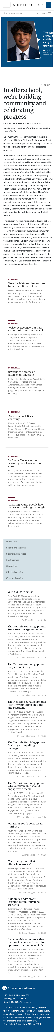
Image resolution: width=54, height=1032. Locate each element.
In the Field (15, 13)
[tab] (27, 542)
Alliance (42, 13)
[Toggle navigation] (7, 5)
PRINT (47, 85)
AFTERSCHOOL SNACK (28, 4)
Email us (28, 1001)
